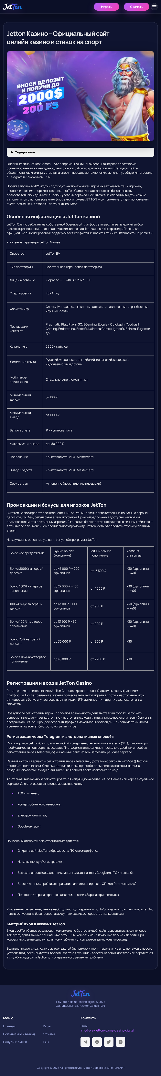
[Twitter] (108, 1042)
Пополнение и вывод (19, 1034)
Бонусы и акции (15, 1042)
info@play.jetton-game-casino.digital (107, 1030)
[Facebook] (97, 1042)
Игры (47, 1026)
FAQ (46, 1042)
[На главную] (12, 7)
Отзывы (49, 1034)
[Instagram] (120, 1042)
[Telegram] (85, 1042)
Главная (9, 1026)
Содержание (25, 152)
